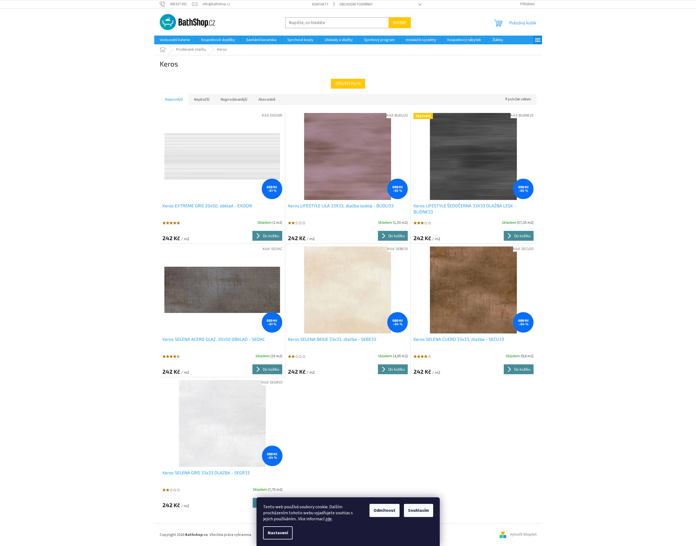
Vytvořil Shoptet (523, 535)
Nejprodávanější (234, 99)
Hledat (399, 22)
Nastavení (278, 533)
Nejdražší (201, 99)
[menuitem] (175, 40)
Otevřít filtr (348, 83)
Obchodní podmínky (356, 4)
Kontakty (320, 4)
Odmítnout (384, 510)
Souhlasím (418, 510)
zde (328, 519)
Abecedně (266, 99)
